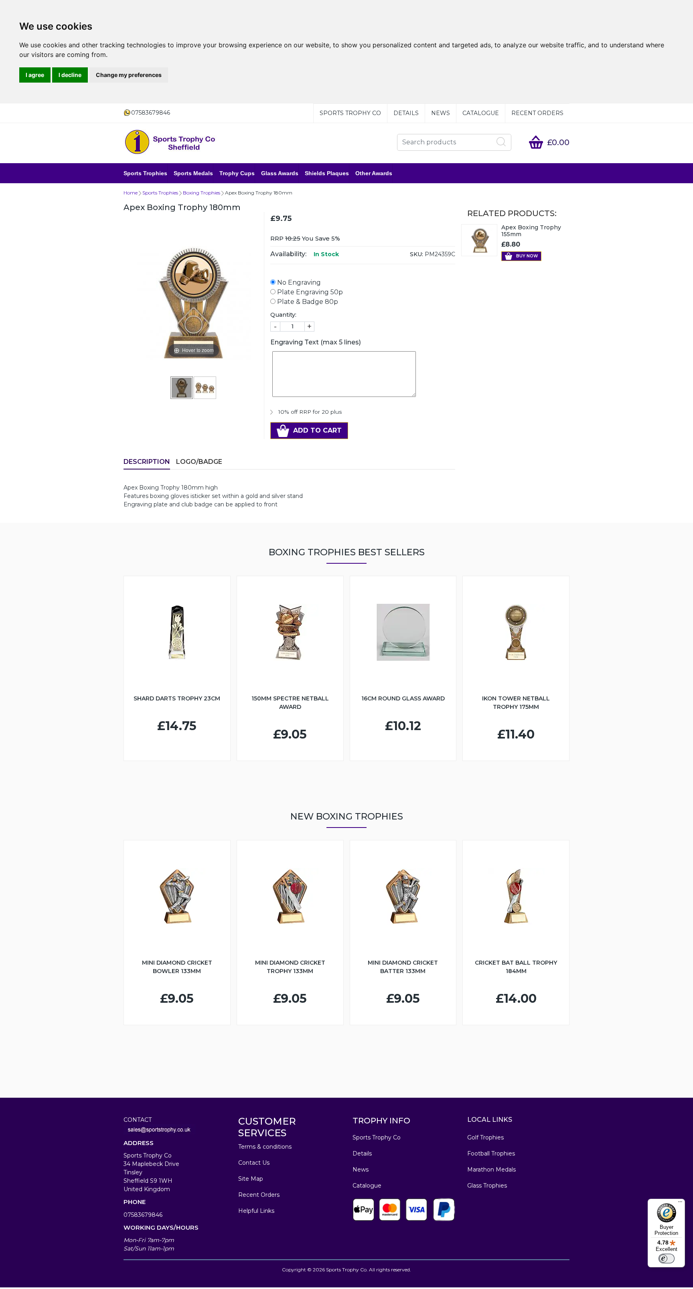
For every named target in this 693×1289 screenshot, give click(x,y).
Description (147, 461)
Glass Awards (279, 173)
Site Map (250, 1178)
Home (131, 193)
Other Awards (373, 173)
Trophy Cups (237, 173)
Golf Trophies (485, 1137)
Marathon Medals (491, 1169)
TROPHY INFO (381, 1120)
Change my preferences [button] (129, 74)
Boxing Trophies (201, 193)
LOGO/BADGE (199, 461)
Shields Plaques (327, 173)
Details (406, 113)
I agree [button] (35, 74)
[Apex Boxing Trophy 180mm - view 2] (205, 387)
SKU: (416, 254)
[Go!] (501, 142)
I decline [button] (70, 74)
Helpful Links (256, 1210)
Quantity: (283, 314)
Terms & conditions (265, 1146)
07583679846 (143, 1214)
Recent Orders (537, 113)
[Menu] (680, 1203)
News (440, 113)
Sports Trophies (145, 173)
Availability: (288, 254)
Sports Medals (193, 173)
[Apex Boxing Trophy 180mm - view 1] (182, 387)
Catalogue (480, 113)
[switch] (667, 1258)
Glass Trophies (487, 1185)
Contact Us (254, 1162)
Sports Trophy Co (350, 113)
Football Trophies (491, 1153)
